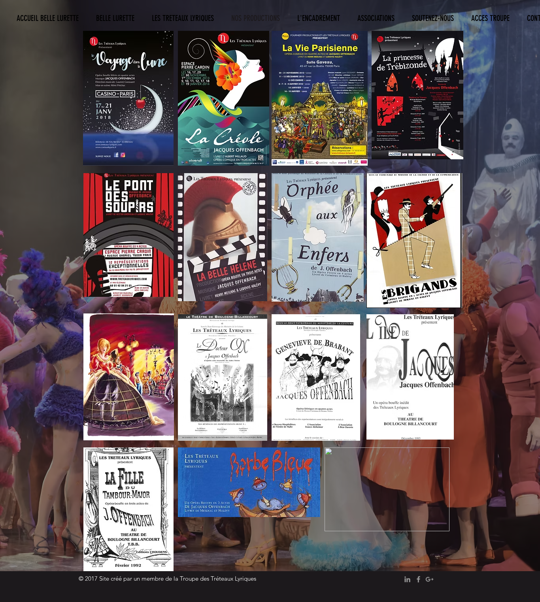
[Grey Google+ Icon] (429, 579)
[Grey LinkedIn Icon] (407, 579)
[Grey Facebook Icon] (418, 579)
